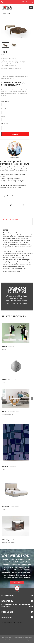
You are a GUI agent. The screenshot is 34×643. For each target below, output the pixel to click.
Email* (3, 116)
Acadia (10, 412)
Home (4, 14)
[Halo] (5, 45)
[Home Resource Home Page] (6, 7)
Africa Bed (10, 506)
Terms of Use (16, 639)
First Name (5, 101)
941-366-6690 (6, 91)
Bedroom (9, 196)
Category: (4, 196)
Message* (4, 124)
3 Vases (8, 346)
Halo (4, 51)
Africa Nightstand (13, 540)
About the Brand (10, 220)
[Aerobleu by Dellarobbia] (16, 442)
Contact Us (7, 596)
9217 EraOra (9, 380)
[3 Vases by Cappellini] (16, 332)
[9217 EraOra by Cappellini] (16, 366)
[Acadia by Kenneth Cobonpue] (16, 398)
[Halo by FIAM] (17, 29)
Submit (15, 134)
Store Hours (17, 582)
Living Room (15, 196)
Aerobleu (9, 466)
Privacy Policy (25, 639)
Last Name (4, 109)
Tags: (21, 196)
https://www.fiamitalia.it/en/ (11, 271)
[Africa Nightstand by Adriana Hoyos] (16, 526)
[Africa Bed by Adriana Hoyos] (16, 489)
